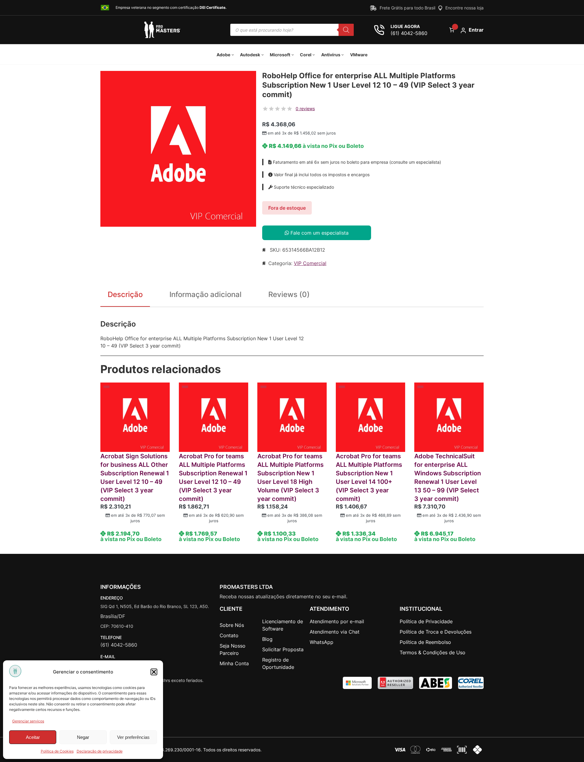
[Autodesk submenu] (262, 54)
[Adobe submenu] (232, 54)
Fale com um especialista (319, 233)
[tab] (289, 295)
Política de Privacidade (426, 621)
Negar (83, 737)
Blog (267, 639)
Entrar (476, 30)
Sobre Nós (232, 625)
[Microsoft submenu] (292, 54)
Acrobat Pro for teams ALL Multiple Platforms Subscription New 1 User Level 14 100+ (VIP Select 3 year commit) (369, 477)
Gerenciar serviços (28, 721)
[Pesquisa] (346, 30)
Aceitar (33, 737)
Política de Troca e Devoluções (435, 632)
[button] (154, 672)
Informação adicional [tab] (205, 294)
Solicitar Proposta (283, 649)
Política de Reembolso (425, 642)
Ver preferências (133, 737)
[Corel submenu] (313, 54)
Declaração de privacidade (100, 751)
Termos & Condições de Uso (432, 652)
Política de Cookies (57, 751)
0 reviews (305, 108)
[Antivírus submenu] (342, 54)
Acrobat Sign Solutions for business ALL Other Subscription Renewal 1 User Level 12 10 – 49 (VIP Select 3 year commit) (134, 477)
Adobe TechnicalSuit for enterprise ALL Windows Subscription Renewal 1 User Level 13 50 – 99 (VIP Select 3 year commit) (447, 477)
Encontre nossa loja (464, 7)
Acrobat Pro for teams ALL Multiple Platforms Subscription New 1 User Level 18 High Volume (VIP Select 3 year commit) (290, 477)
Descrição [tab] (125, 294)
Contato (229, 635)
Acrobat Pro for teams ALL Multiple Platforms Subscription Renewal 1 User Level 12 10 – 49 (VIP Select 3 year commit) (213, 477)
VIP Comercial (310, 263)
